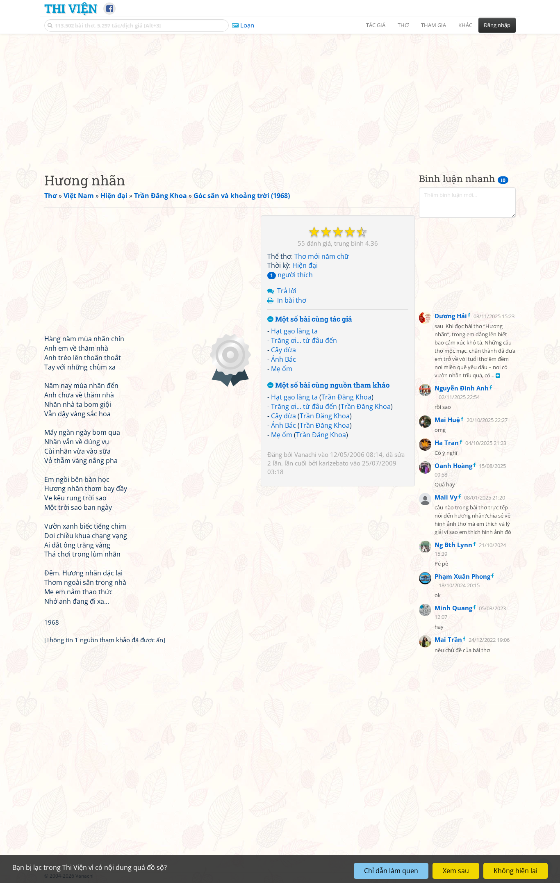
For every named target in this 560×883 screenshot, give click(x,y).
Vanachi (305, 454)
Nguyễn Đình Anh (462, 388)
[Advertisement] (280, 96)
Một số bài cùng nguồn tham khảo (331, 385)
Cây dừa (283, 349)
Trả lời (286, 290)
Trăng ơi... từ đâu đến (304, 340)
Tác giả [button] (375, 25)
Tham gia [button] (433, 25)
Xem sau (456, 870)
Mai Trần (448, 639)
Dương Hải (451, 316)
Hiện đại (305, 265)
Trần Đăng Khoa (346, 397)
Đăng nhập (497, 25)
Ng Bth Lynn (453, 545)
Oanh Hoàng (453, 465)
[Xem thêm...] (498, 376)
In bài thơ (291, 300)
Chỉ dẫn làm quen (391, 870)
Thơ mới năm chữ (321, 256)
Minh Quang (453, 608)
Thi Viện (70, 8)
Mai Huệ (447, 419)
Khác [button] (465, 25)
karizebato (333, 463)
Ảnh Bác (283, 359)
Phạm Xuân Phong (462, 576)
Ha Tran (447, 442)
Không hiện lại (515, 870)
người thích (291, 274)
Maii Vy (446, 497)
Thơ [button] (403, 25)
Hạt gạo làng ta (294, 331)
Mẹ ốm (281, 368)
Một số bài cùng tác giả (312, 319)
